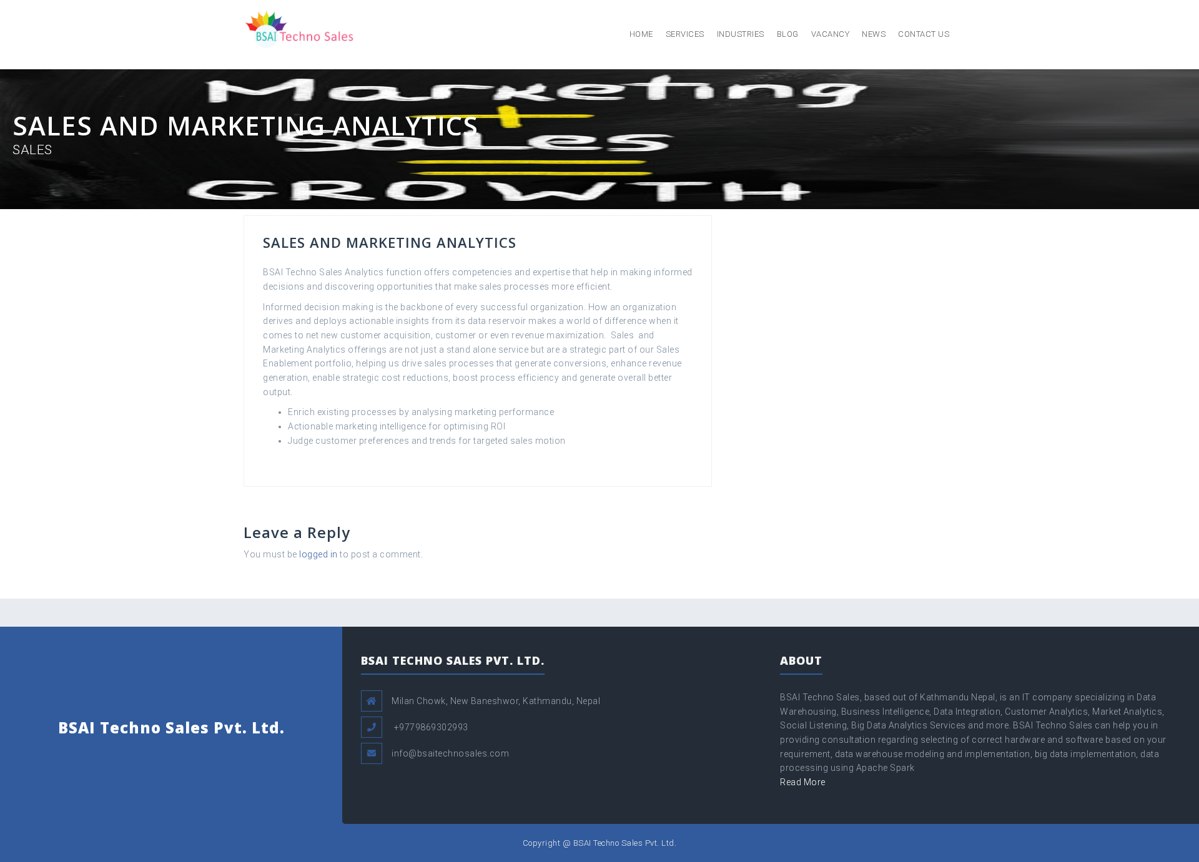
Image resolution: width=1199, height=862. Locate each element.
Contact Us (923, 34)
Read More (803, 782)
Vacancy (830, 34)
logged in (318, 554)
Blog (788, 34)
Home (641, 34)
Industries (740, 34)
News (874, 34)
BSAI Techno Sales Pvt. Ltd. (171, 727)
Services (685, 34)
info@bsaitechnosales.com (450, 753)
